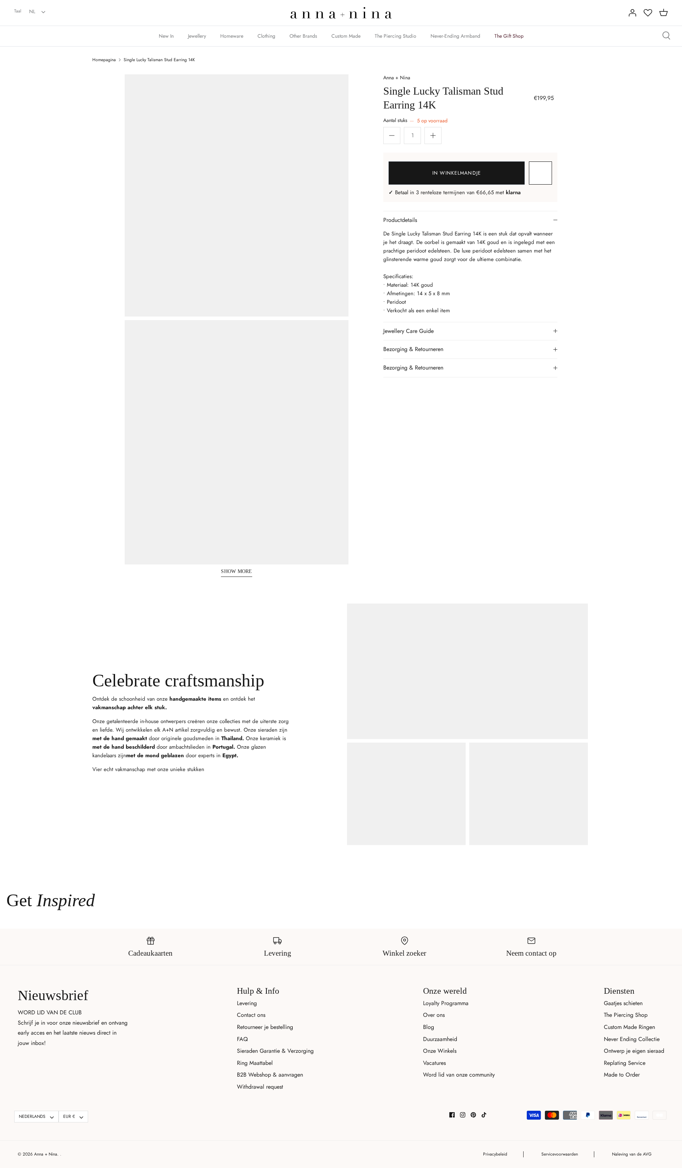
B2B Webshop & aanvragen (270, 1075)
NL (32, 11)
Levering (247, 1003)
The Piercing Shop (626, 1015)
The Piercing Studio (395, 35)
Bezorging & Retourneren (413, 349)
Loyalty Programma (446, 1003)
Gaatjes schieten (623, 1003)
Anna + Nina (396, 77)
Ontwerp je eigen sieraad (634, 1051)
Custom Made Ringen (629, 1027)
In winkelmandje (456, 172)
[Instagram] (462, 1114)
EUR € (69, 1116)
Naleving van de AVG (631, 1154)
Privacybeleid (495, 1154)
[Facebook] (452, 1114)
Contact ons (251, 1015)
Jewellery (197, 35)
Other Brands (303, 35)
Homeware (231, 35)
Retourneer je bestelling (265, 1027)
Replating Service (624, 1063)
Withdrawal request (260, 1087)
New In (166, 35)
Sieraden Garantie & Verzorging (275, 1051)
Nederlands (32, 1116)
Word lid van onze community (459, 1075)
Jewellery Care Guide (408, 331)
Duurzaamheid (440, 1039)
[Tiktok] (484, 1114)
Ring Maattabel (255, 1063)
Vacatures (434, 1063)
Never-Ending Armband (455, 35)
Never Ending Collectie (632, 1039)
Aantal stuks (415, 120)
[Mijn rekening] (632, 13)
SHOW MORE (236, 571)
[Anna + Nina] (341, 12)
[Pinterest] (473, 1114)
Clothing (266, 35)
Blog (428, 1027)
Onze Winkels (439, 1051)
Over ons (434, 1015)
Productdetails (400, 220)
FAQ (242, 1039)
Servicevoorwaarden (559, 1154)
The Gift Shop (509, 35)
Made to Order (622, 1075)
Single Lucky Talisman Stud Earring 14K (159, 60)
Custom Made (346, 35)
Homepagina (104, 60)
